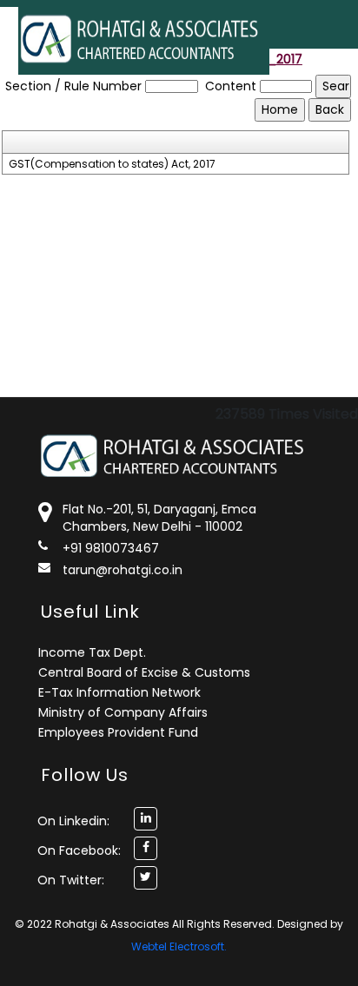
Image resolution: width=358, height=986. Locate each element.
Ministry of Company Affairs (123, 712)
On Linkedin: (73, 821)
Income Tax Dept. (92, 652)
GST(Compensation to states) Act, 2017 (112, 164)
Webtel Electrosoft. (179, 946)
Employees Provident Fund (118, 732)
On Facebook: (79, 850)
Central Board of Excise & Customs (144, 672)
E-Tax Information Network (119, 692)
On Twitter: (70, 880)
